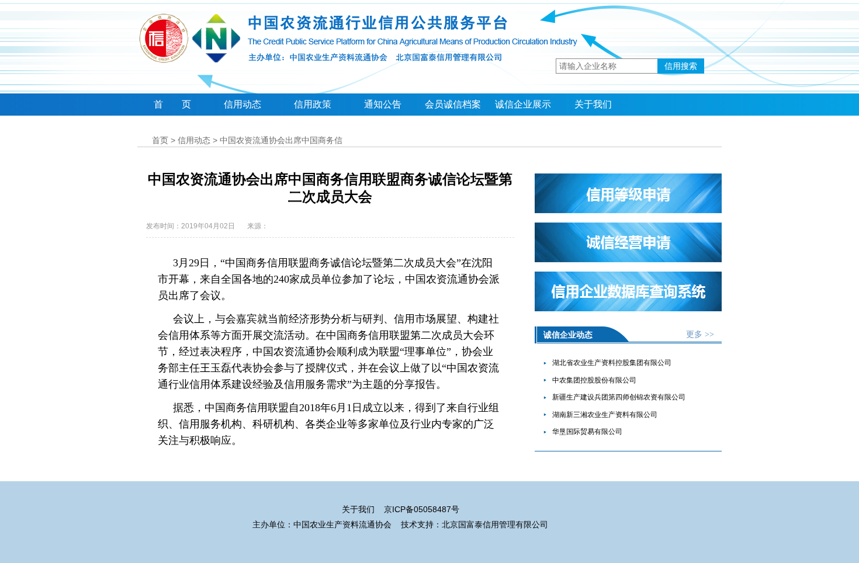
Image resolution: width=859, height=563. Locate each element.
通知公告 (382, 104)
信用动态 (242, 104)
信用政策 (312, 104)
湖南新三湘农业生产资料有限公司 (604, 415)
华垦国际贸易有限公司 (587, 432)
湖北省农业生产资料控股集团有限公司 (611, 363)
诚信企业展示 (523, 104)
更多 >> (700, 334)
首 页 (172, 104)
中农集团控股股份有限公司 (594, 380)
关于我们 (593, 104)
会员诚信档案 (453, 104)
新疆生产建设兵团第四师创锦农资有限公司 (618, 397)
